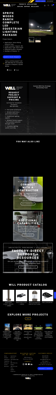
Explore (20, 6)
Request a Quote (40, 1)
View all (28, 318)
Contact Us (13, 371)
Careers (6, 364)
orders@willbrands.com (45, 362)
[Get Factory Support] (28, 257)
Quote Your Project (12, 57)
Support (27, 6)
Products (22, 4)
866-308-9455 (50, 1)
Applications (32, 4)
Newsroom (6, 362)
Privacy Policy (31, 375)
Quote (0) (55, 295)
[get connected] (28, 193)
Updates (12, 369)
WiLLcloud (35, 6)
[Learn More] (28, 226)
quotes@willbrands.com (45, 359)
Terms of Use (24, 375)
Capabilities (6, 361)
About (5, 356)
